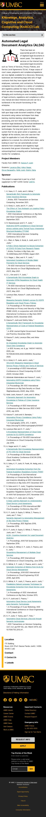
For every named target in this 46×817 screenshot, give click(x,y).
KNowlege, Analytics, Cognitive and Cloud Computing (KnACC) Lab (20, 22)
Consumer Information (23, 810)
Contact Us (11, 657)
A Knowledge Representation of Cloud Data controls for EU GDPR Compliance (23, 433)
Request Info (23, 739)
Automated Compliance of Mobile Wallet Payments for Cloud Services (22, 261)
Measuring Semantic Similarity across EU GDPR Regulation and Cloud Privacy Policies (25, 301)
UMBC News (7, 723)
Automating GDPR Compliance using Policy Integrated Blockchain (23, 381)
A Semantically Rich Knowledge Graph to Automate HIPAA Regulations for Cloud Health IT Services (24, 280)
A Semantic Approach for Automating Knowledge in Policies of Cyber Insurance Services (22, 400)
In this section (9, 35)
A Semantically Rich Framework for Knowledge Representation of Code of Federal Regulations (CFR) (25, 325)
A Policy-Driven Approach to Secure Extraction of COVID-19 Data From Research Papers (24, 247)
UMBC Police (29, 726)
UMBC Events (8, 717)
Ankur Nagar (26, 167)
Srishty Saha (31, 170)
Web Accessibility (23, 805)
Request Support (31, 717)
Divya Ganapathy (8, 170)
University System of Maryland (27, 782)
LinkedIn (10, 663)
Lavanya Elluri (15, 167)
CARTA (32, 182)
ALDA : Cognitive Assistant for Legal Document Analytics (24, 536)
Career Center (8, 713)
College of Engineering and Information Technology (22, 13)
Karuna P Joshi (27, 163)
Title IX (23, 801)
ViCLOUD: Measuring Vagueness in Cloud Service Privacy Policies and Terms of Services (24, 364)
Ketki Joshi (20, 170)
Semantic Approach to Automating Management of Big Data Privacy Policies (25, 519)
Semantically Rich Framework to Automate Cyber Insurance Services (23, 195)
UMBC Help (7, 720)
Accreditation (23, 787)
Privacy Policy (23, 796)
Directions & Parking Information (16, 693)
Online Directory (30, 710)
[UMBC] (11, 4)
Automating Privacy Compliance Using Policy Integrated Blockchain (24, 418)
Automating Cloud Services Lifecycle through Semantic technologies (24, 620)
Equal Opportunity (23, 792)
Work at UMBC (8, 730)
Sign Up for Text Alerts (33, 732)
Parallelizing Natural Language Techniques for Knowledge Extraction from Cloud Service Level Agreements (25, 587)
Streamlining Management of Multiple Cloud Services (23, 553)
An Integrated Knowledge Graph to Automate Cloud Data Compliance (24, 344)
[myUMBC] (33, 700)
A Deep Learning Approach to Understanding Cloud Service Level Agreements (24, 502)
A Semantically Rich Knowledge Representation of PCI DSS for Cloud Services (25, 450)
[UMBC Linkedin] (25, 700)
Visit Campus (7, 726)
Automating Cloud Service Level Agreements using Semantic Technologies (23, 602)
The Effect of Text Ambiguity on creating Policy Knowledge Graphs (25, 209)
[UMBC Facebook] (5, 700)
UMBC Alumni (8, 710)
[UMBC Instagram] (15, 700)
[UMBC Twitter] (10, 700)
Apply (23, 746)
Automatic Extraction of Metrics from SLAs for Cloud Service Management (24, 568)
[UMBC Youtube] (20, 700)
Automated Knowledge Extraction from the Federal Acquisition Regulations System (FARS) (24, 470)
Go (31, 769)
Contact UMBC (30, 713)
